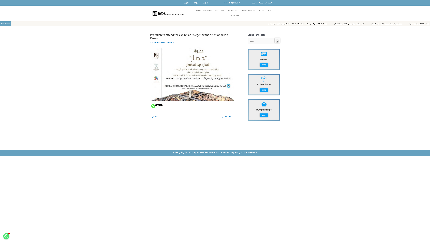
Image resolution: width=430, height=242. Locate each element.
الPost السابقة (156, 116)
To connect (261, 10)
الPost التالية (228, 116)
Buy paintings (234, 15)
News (216, 10)
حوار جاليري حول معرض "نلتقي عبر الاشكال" (327, 23)
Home (198, 10)
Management (232, 10)
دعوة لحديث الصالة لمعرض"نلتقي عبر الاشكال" (364, 23)
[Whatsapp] (153, 106)
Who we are (207, 10)
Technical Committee (247, 10)
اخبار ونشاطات (163, 42)
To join (270, 10)
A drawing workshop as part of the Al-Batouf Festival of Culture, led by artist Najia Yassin (275, 23)
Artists (223, 10)
